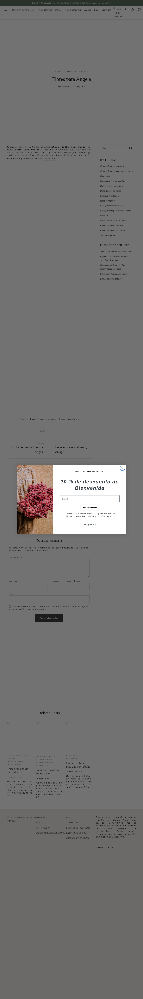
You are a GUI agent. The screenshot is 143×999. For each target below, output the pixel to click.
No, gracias (90, 524)
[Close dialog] (122, 468)
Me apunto (90, 507)
